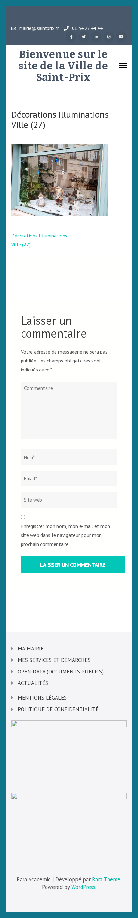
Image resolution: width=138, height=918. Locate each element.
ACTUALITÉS (33, 683)
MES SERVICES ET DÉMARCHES (54, 660)
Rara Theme (106, 879)
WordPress (83, 887)
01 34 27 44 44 (87, 28)
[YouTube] (121, 36)
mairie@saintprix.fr (39, 28)
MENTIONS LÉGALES (42, 697)
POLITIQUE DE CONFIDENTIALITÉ (58, 709)
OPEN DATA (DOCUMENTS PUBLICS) (61, 671)
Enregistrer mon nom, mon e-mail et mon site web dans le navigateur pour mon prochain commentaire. (65, 535)
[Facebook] (71, 36)
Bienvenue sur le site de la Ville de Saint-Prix (63, 65)
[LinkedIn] (96, 36)
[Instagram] (108, 36)
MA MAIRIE (31, 648)
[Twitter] (83, 36)
